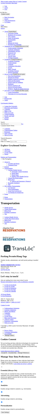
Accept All (4, 352)
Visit (5, 6)
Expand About (12, 31)
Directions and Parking (11, 108)
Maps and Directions (10, 318)
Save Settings (5, 412)
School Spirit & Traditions (15, 82)
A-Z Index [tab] (7, 22)
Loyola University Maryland (9, 3)
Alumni (6, 117)
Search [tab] (6, 19)
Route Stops (15, 175)
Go (22, 124)
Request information (6, 282)
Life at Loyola (8, 74)
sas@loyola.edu (5, 269)
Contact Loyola (5, 305)
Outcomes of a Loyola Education (17, 94)
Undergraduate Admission (15, 48)
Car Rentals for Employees (15, 192)
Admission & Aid (9, 46)
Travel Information (13, 189)
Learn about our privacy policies (10, 351)
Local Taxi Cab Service (14, 191)
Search (3, 28)
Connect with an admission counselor (23, 282)
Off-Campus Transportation (12, 186)
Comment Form (12, 165)
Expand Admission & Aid (21, 46)
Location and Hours (13, 163)
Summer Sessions (13, 57)
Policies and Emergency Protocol (21, 181)
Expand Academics (16, 59)
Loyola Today (8, 152)
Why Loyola (11, 54)
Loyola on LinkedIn (10, 291)
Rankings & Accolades (14, 35)
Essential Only (12, 352)
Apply (6, 7)
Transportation (8, 168)
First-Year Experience (14, 76)
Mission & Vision (13, 43)
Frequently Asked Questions (20, 171)
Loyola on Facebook (10, 285)
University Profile (13, 33)
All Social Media (5, 294)
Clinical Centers (9, 319)
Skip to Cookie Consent (20, 1)
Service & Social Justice (15, 87)
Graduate (10, 64)
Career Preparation (13, 92)
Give (5, 9)
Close (2, 25)
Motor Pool (11, 179)
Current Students (9, 114)
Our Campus (11, 36)
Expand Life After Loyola (21, 90)
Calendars (7, 109)
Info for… (5, 12)
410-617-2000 (5, 302)
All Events (7, 151)
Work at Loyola (8, 112)
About (6, 31)
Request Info (8, 98)
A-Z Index (7, 314)
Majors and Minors (9, 311)
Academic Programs (14, 61)
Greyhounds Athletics (7, 103)
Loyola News (8, 316)
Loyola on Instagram (10, 288)
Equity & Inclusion (13, 38)
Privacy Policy (8, 330)
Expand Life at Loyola (19, 74)
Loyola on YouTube (10, 289)
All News (7, 149)
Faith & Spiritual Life (14, 85)
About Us (7, 162)
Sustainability (12, 40)
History (10, 41)
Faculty (10, 67)
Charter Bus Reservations (15, 178)
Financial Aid (12, 53)
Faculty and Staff (9, 116)
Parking (6, 167)
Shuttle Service (8, 207)
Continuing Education (14, 66)
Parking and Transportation (8, 157)
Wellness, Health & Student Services (18, 89)
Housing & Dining (13, 77)
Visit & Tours (12, 56)
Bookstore (7, 132)
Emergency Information (11, 321)
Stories (6, 154)
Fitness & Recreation (14, 81)
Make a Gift (7, 111)
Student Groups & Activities (16, 79)
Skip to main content (7, 1)
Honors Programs (13, 72)
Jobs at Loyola (8, 135)
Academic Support (13, 71)
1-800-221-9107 (15, 302)
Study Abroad (12, 69)
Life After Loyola (9, 90)
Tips (9, 184)
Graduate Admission (14, 49)
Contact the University (10, 106)
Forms (6, 194)
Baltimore (11, 84)
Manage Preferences (23, 352)
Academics (7, 59)
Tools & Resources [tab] (9, 20)
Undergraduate (12, 63)
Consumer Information (10, 332)
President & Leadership (14, 44)
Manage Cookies (9, 335)
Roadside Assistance (14, 183)
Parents (6, 119)
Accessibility (8, 333)
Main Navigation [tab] (9, 17)
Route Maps (15, 173)
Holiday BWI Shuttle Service (20, 176)
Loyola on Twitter (9, 286)
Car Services (11, 187)
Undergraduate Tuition (10, 130)
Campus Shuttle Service (15, 170)
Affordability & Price (14, 51)
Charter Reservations (10, 209)
